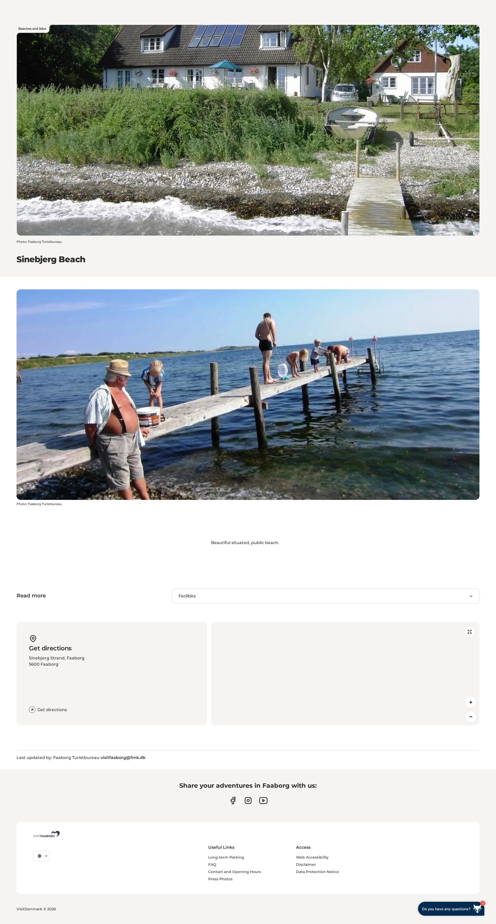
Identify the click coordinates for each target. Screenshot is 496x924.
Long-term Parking (226, 857)
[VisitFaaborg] (46, 834)
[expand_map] (469, 631)
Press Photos (220, 879)
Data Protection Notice (317, 871)
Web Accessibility (312, 857)
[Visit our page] (232, 800)
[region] (345, 673)
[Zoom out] (470, 716)
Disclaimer (306, 864)
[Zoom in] (470, 702)
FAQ (212, 864)
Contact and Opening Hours (234, 871)
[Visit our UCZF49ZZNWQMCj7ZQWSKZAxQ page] (263, 800)
